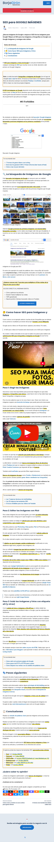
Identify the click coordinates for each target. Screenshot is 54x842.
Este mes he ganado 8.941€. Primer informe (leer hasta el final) (26, 165)
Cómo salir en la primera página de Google (19, 661)
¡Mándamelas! (27, 827)
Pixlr (35, 527)
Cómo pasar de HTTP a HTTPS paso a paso (20, 663)
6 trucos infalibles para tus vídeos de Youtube (21, 503)
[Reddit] (15, 791)
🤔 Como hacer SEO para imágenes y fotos (20, 51)
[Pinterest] (26, 791)
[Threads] (47, 791)
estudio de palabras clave (18, 715)
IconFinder (14, 471)
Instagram (43, 410)
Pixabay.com (11, 465)
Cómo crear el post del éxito (15, 167)
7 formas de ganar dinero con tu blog (18, 162)
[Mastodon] (31, 791)
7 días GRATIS (19, 756)
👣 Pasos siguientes (12, 53)
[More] (26, 794)
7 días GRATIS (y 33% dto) (24, 762)
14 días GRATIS (17, 754)
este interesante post (19, 704)
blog (14, 92)
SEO (18, 65)
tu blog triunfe (7, 652)
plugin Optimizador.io (19, 566)
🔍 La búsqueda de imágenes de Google (18, 48)
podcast (42, 275)
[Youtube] (10, 794)
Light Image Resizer (22, 597)
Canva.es (13, 419)
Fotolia (28, 475)
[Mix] (36, 791)
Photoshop (21, 527)
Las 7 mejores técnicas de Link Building (19, 499)
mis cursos (11, 277)
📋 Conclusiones (10, 56)
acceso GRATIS (18, 765)
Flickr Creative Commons (11, 467)
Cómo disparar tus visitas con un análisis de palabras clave (25, 665)
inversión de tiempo (23, 402)
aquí (9, 78)
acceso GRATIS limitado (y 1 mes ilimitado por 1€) (33, 758)
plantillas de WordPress (22, 591)
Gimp (27, 527)
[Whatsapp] (41, 791)
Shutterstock (36, 475)
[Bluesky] (15, 794)
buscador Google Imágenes (42, 117)
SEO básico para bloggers (14, 650)
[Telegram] (20, 794)
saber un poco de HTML (30, 647)
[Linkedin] (20, 791)
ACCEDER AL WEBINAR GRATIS (27, 303)
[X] (10, 791)
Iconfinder (38, 81)
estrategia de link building (36, 685)
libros (4, 277)
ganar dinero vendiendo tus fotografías (34, 477)
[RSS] (5, 794)
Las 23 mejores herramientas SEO (17, 501)
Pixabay (30, 81)
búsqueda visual (19, 689)
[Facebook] (5, 791)
